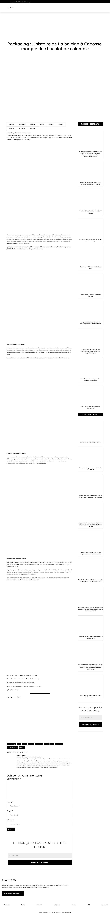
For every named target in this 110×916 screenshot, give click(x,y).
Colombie (53, 135)
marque (28, 139)
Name (10, 802)
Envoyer (10, 829)
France (19, 137)
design (17, 139)
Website (10, 820)
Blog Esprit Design (13, 690)
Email (10, 811)
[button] (11, 8)
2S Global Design (35, 679)
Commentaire (14, 778)
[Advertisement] (55, 27)
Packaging (32, 682)
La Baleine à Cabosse (31, 675)
